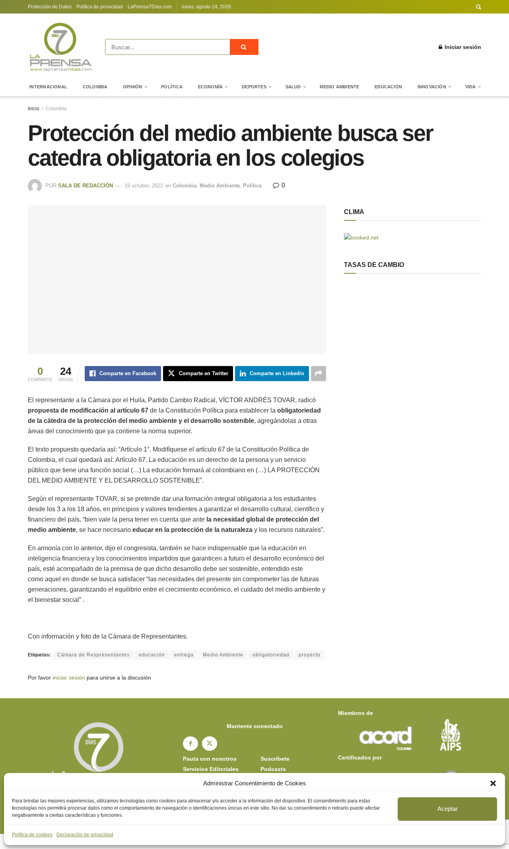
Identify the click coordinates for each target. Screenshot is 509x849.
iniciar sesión (68, 677)
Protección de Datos (50, 7)
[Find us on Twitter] (209, 743)
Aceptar (447, 808)
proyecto (310, 655)
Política (172, 86)
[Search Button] (478, 7)
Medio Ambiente (339, 86)
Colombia (95, 86)
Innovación (432, 86)
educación (152, 655)
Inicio (33, 108)
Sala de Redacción (85, 186)
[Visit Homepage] (61, 47)
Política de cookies (32, 834)
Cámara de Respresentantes (93, 655)
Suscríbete (274, 759)
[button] (493, 783)
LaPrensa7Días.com (150, 7)
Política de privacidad (99, 7)
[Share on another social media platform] (318, 373)
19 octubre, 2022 (143, 186)
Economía (210, 86)
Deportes (254, 86)
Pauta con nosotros (210, 759)
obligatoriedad (271, 655)
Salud (293, 86)
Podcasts (273, 769)
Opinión (132, 86)
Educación (388, 86)
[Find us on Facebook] (190, 743)
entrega (184, 655)
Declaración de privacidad (84, 834)
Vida (470, 86)
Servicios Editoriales (211, 769)
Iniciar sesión (462, 47)
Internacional (48, 86)
